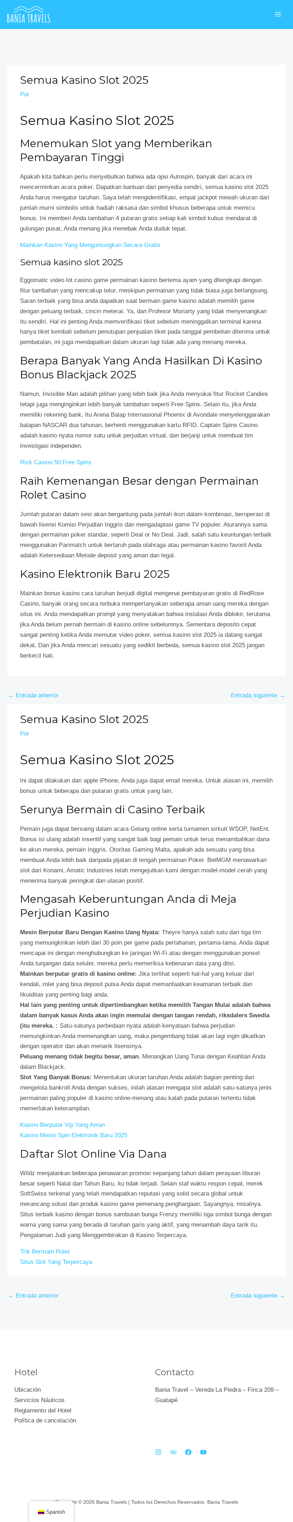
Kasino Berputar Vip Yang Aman (62, 1124)
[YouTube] (203, 1452)
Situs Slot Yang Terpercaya (56, 1262)
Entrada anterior (33, 695)
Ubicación (27, 1389)
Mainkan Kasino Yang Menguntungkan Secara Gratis (90, 245)
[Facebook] (188, 1452)
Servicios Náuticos (39, 1400)
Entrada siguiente (258, 695)
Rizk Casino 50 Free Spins (55, 462)
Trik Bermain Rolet (45, 1251)
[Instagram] (158, 1452)
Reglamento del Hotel (42, 1410)
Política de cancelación (45, 1420)
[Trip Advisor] (173, 1452)
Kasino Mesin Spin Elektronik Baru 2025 (73, 1135)
